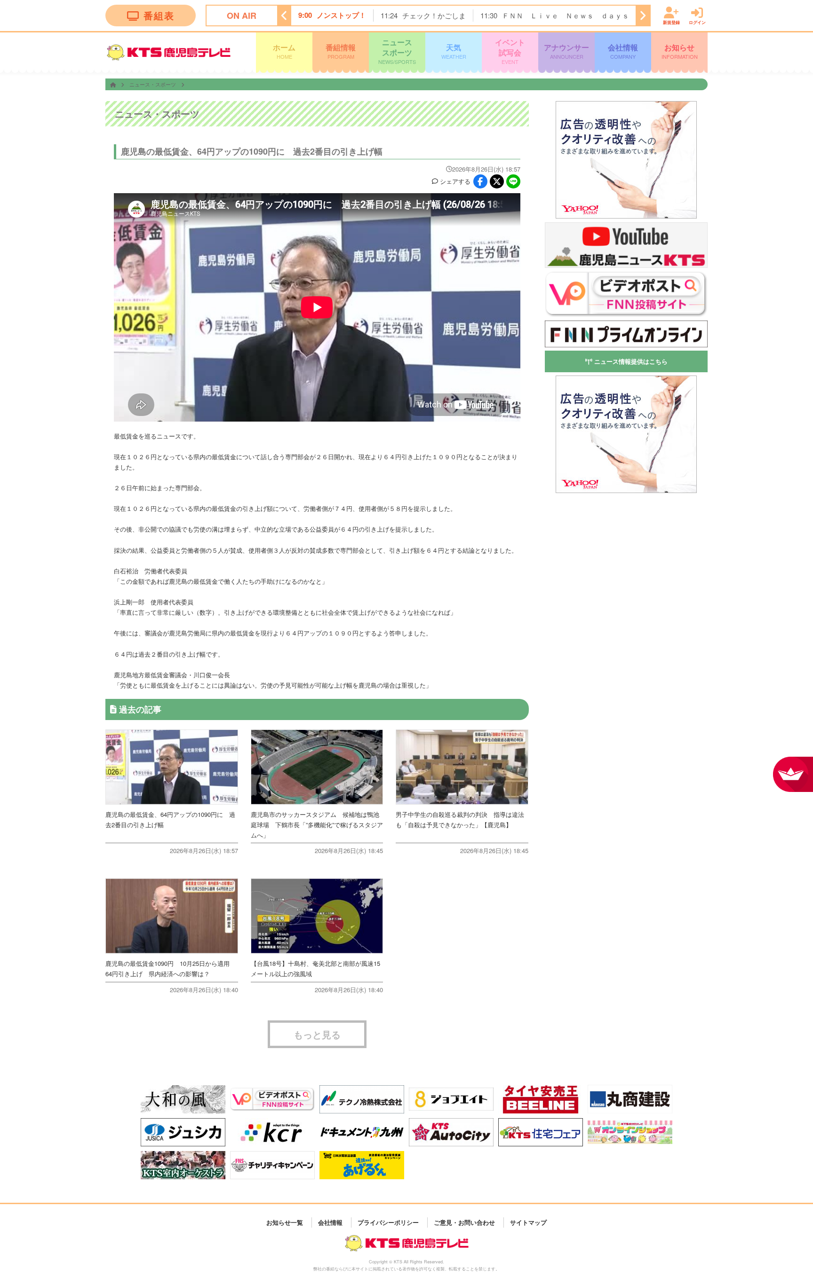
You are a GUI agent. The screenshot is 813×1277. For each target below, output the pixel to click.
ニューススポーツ (397, 51)
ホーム (284, 51)
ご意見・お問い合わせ (464, 1222)
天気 (453, 51)
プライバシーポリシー (388, 1222)
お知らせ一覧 (284, 1222)
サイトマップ (528, 1222)
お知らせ (680, 51)
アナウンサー (566, 51)
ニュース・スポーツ (153, 84)
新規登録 (671, 21)
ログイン (697, 21)
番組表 (159, 15)
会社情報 (623, 51)
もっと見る (317, 1034)
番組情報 (341, 51)
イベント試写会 (510, 51)
